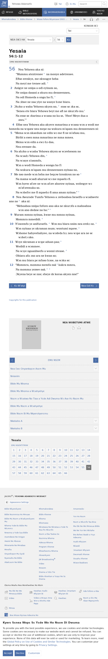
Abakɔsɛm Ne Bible (13, 562)
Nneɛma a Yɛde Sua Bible (16, 533)
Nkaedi (76, 546)
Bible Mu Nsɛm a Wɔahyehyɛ (26, 406)
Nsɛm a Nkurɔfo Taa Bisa (84, 522)
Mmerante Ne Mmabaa (14, 545)
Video (41, 564)
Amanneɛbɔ (78, 509)
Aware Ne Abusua (12, 541)
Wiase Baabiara (80, 563)
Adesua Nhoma (46, 542)
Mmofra (8, 550)
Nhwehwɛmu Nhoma (48, 551)
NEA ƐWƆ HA (17, 39)
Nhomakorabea (9, 19)
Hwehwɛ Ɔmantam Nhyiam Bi (65, 592)
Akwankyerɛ (44, 555)
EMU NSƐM (54, 360)
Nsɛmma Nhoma (46, 538)
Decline (20, 653)
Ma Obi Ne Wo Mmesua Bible (86, 526)
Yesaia (76, 19)
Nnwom (42, 568)
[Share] (97, 19)
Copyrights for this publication (23, 300)
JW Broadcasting (47, 559)
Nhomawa (43, 523)
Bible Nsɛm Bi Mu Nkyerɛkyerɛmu (29, 413)
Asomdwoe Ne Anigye (14, 537)
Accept (8, 653)
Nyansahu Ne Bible (13, 558)
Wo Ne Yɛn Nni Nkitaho (83, 530)
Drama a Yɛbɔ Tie (47, 572)
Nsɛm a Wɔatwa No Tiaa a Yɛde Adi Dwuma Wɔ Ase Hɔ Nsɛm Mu (46, 398)
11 (12, 242)
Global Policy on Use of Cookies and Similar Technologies (38, 641)
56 (13, 69)
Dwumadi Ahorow (81, 554)
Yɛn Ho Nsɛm (79, 516)
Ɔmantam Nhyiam (81, 550)
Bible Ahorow (26, 19)
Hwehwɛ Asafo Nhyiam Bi (38, 592)
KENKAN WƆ (91, 26)
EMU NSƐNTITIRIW (19, 445)
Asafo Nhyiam (79, 542)
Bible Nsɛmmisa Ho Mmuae (17, 514)
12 (12, 265)
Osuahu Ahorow (80, 559)
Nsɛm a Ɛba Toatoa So (49, 534)
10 (12, 224)
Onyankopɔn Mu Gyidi (14, 554)
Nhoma (42, 519)
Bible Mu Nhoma (19, 383)
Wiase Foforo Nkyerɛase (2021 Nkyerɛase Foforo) (52, 19)
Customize (34, 653)
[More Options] (103, 19)
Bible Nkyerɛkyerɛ (12, 509)
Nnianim (15, 376)
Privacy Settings (48, 645)
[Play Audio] (91, 19)
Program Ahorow (46, 547)
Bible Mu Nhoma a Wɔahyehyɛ (27, 391)
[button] (28, 12)
